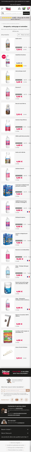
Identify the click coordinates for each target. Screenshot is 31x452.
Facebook (12, 399)
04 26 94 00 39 (19, 408)
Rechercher (26, 13)
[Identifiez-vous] (19, 8)
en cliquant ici (21, 422)
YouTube (17, 399)
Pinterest (21, 399)
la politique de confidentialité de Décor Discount (16, 395)
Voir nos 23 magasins (15, 4)
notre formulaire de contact (20, 413)
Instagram (26, 399)
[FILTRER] (29, 226)
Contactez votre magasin (14, 415)
